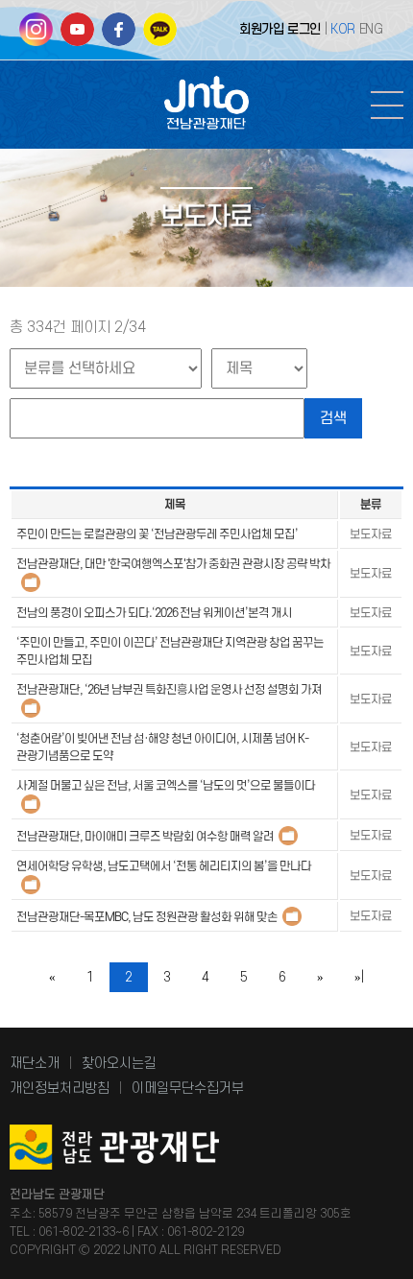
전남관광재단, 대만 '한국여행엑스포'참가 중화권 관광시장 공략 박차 (173, 564)
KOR (342, 29)
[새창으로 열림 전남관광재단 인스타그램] (36, 36)
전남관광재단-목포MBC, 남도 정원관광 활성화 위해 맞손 (147, 917)
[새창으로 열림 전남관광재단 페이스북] (118, 36)
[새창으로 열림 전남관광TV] (77, 36)
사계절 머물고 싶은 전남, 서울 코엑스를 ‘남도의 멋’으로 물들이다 (165, 786)
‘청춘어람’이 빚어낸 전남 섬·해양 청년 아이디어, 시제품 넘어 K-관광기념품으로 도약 (162, 747)
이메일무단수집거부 (188, 1088)
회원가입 (261, 29)
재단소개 (35, 1063)
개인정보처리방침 (59, 1088)
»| (359, 977)
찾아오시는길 (119, 1063)
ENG (371, 29)
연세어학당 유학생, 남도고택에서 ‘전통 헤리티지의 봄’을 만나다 (163, 866)
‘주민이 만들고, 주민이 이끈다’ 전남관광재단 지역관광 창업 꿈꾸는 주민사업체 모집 (170, 651)
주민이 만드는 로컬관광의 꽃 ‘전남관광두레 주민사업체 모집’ (157, 534)
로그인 (304, 29)
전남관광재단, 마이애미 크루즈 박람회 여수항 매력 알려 (145, 836)
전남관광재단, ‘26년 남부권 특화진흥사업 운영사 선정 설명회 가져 (169, 690)
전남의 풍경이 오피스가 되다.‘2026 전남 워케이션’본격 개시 (154, 613)
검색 (333, 418)
